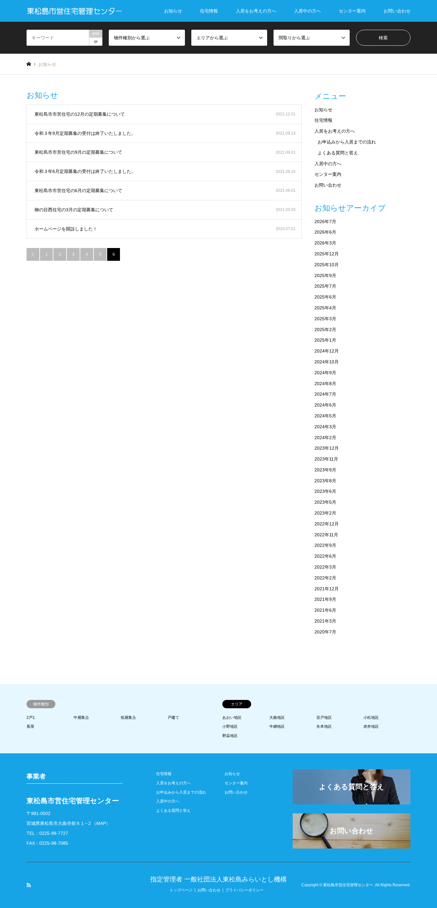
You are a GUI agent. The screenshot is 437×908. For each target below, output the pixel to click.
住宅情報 (209, 10)
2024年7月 (325, 394)
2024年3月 (325, 426)
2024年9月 (325, 372)
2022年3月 (325, 567)
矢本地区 (324, 726)
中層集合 (81, 717)
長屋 (30, 726)
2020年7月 (325, 631)
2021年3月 (325, 621)
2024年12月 (326, 350)
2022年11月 (326, 534)
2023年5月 (325, 502)
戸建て (173, 717)
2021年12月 (326, 588)
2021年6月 (325, 610)
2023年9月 (325, 469)
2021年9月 (325, 599)
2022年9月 (325, 545)
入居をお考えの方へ (256, 10)
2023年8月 (325, 480)
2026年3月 (325, 242)
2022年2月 (325, 577)
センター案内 (352, 10)
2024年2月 (325, 437)
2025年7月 (325, 286)
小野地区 (230, 726)
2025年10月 (326, 264)
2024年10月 (326, 361)
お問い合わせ (397, 10)
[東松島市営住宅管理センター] (75, 10)
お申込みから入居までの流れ (347, 141)
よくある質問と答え (338, 152)
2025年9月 (325, 275)
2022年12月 (326, 523)
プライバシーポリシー (244, 890)
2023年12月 (326, 448)
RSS (29, 885)
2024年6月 (325, 404)
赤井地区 (371, 726)
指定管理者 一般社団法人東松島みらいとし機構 (218, 879)
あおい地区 (232, 717)
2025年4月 (325, 307)
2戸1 (31, 717)
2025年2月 (325, 329)
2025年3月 (325, 318)
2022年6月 (325, 556)
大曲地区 (277, 717)
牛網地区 (277, 726)
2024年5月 (325, 415)
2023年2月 (325, 513)
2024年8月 (325, 383)
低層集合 (128, 717)
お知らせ (173, 10)
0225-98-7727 (53, 833)
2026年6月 (325, 232)
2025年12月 (326, 253)
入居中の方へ (307, 10)
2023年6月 (325, 491)
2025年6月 (325, 296)
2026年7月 (325, 221)
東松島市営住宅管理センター (348, 885)
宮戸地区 (324, 717)
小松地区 (371, 717)
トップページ (181, 890)
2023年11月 (326, 459)
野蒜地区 (230, 735)
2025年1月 (325, 340)
